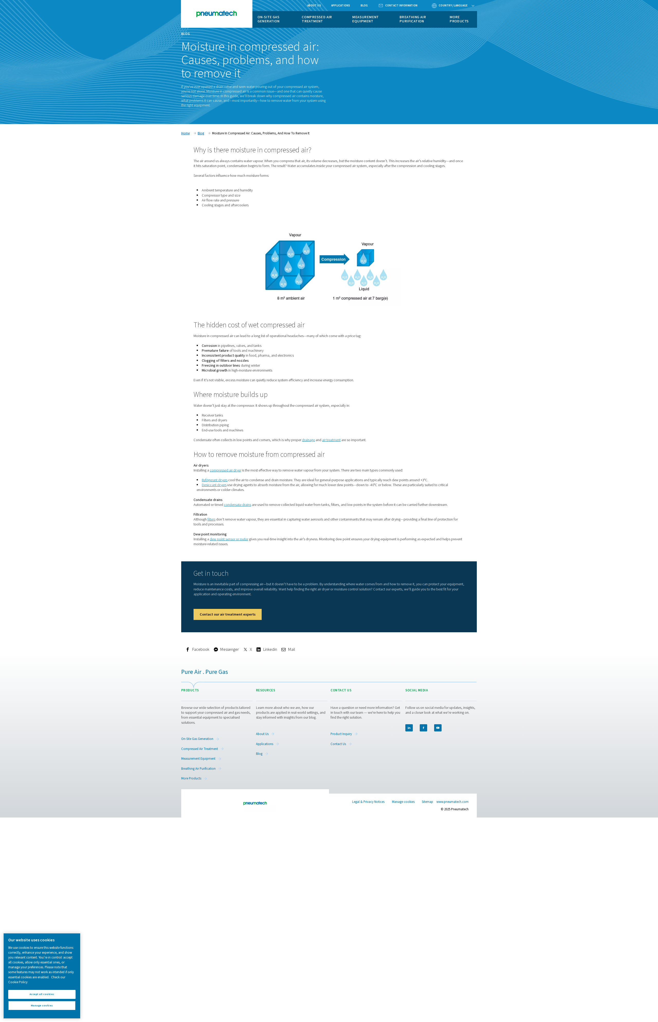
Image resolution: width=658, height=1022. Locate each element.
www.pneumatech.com (452, 802)
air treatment (331, 440)
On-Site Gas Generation (269, 19)
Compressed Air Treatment (317, 19)
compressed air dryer (225, 470)
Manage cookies (403, 802)
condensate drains (237, 504)
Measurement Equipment (365, 19)
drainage (308, 440)
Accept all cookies (42, 994)
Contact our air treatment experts (227, 614)
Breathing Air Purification (412, 19)
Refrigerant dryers (214, 480)
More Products (459, 19)
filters (211, 519)
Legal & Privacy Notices (368, 802)
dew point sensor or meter (229, 539)
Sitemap (427, 802)
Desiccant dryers (214, 485)
